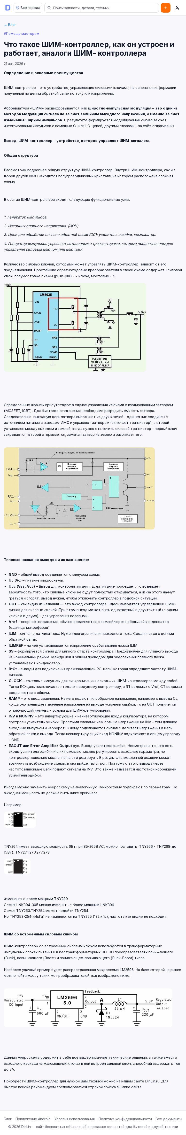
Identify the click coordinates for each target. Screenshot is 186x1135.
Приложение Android (33, 1119)
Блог (8, 1119)
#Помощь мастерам (21, 33)
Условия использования (74, 1119)
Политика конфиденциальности (125, 1119)
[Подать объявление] (165, 8)
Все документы (169, 1119)
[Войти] (177, 8)
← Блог (10, 25)
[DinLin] (8, 8)
